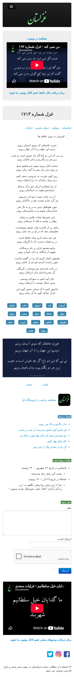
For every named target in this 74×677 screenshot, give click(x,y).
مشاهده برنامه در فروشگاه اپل (39, 399)
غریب (22, 322)
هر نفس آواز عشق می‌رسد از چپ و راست (42, 429)
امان (24, 305)
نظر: (68, 507)
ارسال (64, 570)
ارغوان (37, 305)
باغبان (12, 305)
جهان (61, 314)
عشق (35, 322)
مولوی (55, 127)
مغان (10, 322)
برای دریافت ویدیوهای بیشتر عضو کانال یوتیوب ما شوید (40, 639)
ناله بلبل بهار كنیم (57, 441)
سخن (24, 314)
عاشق (49, 322)
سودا (12, 314)
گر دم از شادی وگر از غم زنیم (50, 446)
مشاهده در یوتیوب (37, 38)
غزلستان (66, 127)
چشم (30, 330)
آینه (49, 305)
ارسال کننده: (64, 539)
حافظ (49, 314)
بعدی (29, 384)
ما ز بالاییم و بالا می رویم (53, 424)
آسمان (62, 305)
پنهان (43, 330)
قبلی (45, 384)
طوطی (62, 322)
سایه (37, 314)
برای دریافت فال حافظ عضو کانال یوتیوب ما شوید (37, 92)
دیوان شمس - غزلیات (37, 127)
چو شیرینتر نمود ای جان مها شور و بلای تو (43, 435)
